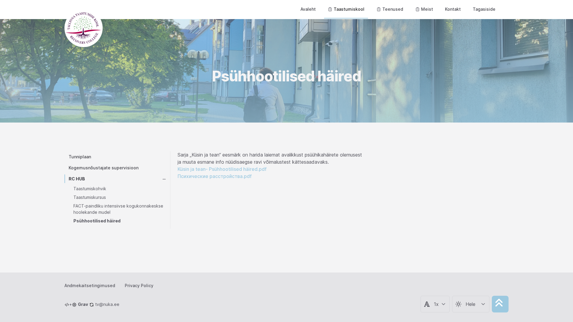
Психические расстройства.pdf (215, 176)
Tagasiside (484, 9)
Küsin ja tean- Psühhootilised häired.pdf (222, 169)
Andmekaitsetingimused (89, 285)
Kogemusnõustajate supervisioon (103, 167)
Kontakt (453, 9)
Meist (427, 9)
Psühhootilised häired (97, 220)
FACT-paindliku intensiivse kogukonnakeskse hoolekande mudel (118, 209)
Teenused (392, 9)
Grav (83, 304)
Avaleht (308, 9)
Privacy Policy (139, 285)
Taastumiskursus (89, 197)
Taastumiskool (349, 9)
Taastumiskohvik (89, 188)
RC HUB (77, 178)
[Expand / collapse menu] (164, 178)
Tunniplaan (80, 156)
